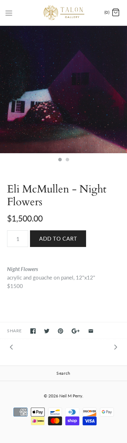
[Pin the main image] (60, 331)
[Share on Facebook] (33, 331)
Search (63, 373)
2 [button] (67, 160)
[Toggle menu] (9, 12)
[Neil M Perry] (63, 13)
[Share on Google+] (76, 331)
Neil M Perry (70, 395)
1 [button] (59, 160)
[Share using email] (90, 331)
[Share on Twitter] (46, 331)
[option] (63, 89)
